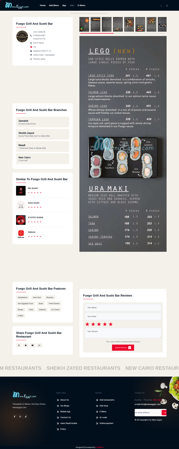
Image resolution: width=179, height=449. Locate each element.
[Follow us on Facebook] (14, 416)
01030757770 (39, 39)
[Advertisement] (43, 86)
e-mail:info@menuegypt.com (148, 404)
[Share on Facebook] (19, 345)
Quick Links (61, 393)
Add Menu (54, 5)
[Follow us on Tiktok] (26, 416)
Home (43, 5)
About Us (64, 400)
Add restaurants (107, 400)
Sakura (31, 232)
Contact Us (65, 417)
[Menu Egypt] (17, 5)
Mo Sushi (33, 188)
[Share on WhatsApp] (39, 345)
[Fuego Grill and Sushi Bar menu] (84, 24)
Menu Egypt (157, 420)
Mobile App (65, 411)
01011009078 (39, 32)
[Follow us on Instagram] (20, 416)
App (64, 5)
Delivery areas (39, 59)
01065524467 (39, 35)
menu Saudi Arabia (68, 423)
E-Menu (81, 5)
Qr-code (103, 417)
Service (98, 393)
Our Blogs (64, 406)
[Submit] (165, 412)
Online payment (106, 423)
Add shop (104, 406)
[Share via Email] (32, 345)
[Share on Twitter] (25, 345)
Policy (63, 429)
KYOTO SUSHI (35, 217)
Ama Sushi (33, 203)
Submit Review (121, 348)
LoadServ (99, 447)
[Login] (167, 5)
